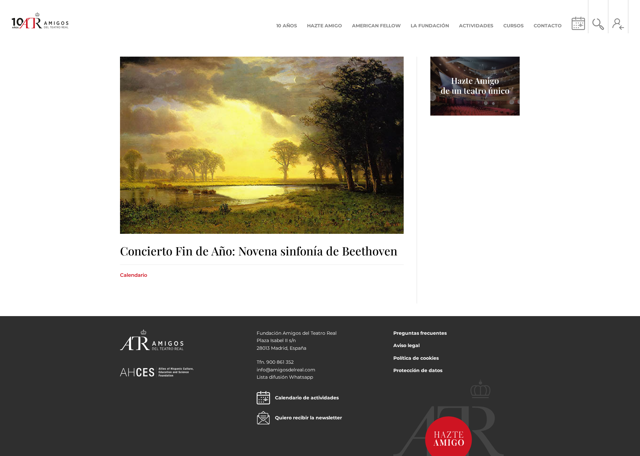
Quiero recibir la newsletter (308, 418)
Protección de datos (417, 370)
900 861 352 (280, 362)
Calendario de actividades (307, 398)
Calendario (133, 275)
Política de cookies (416, 358)
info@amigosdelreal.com (286, 370)
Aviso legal (406, 345)
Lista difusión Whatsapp (285, 377)
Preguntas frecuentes (420, 333)
